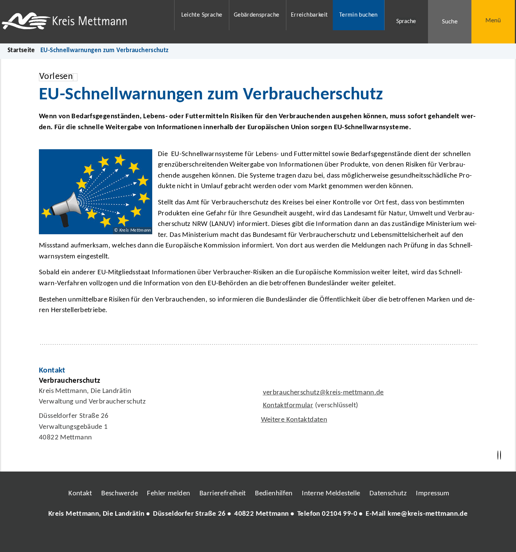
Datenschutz (388, 493)
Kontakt (80, 493)
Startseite (21, 50)
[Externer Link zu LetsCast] (308, 536)
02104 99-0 (339, 514)
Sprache (406, 22)
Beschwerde (119, 493)
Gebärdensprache (257, 15)
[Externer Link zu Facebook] (206, 536)
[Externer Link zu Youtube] (274, 536)
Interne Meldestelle (331, 493)
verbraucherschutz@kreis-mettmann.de (322, 392)
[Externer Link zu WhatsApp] (291, 536)
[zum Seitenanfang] (500, 455)
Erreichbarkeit (309, 15)
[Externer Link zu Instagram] (223, 536)
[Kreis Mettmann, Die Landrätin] (258, 514)
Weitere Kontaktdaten (294, 420)
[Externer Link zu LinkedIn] (257, 536)
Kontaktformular (288, 405)
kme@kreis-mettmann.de (428, 514)
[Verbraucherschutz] (258, 411)
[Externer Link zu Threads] (240, 536)
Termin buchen (358, 15)
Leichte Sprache (201, 15)
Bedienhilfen (274, 493)
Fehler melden (168, 493)
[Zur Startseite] (83, 21)
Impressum (432, 493)
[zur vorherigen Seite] (497, 455)
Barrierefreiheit (222, 493)
